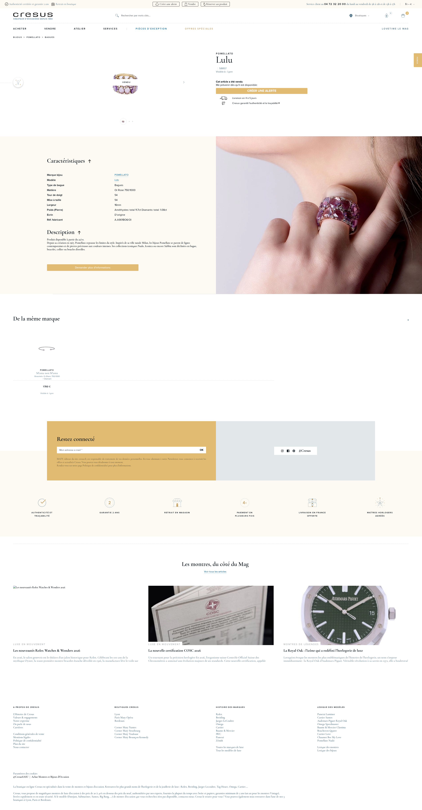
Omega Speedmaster (328, 724)
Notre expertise (21, 721)
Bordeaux (119, 721)
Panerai (220, 737)
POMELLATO (224, 54)
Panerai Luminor (326, 714)
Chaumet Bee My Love (329, 737)
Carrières (18, 727)
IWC (218, 734)
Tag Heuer (222, 786)
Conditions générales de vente (28, 734)
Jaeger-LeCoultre (225, 721)
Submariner (84, 796)
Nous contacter (21, 747)
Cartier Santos (324, 717)
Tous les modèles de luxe (228, 750)
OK (201, 450)
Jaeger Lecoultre (206, 786)
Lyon (117, 714)
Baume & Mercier (225, 730)
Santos (95, 796)
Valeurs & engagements (25, 717)
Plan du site (19, 744)
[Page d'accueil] (33, 16)
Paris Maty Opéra (124, 717)
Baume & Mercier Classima (331, 727)
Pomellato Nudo (325, 740)
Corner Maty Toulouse (126, 734)
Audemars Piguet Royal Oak (332, 721)
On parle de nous (22, 724)
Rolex (219, 714)
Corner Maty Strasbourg (127, 730)
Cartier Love (324, 734)
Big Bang (104, 796)
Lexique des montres (328, 747)
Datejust (72, 796)
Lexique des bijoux (327, 750)
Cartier (220, 727)
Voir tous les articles (215, 571)
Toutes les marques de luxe (230, 747)
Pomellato (33, 37)
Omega (219, 724)
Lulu (224, 59)
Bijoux (17, 37)
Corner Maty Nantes (125, 727)
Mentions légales (21, 737)
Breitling (220, 717)
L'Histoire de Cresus (23, 714)
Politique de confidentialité (95, 465)
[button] (123, 121)
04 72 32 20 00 (335, 4)
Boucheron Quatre (327, 730)
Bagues (50, 37)
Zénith (219, 740)
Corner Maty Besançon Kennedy (131, 737)
